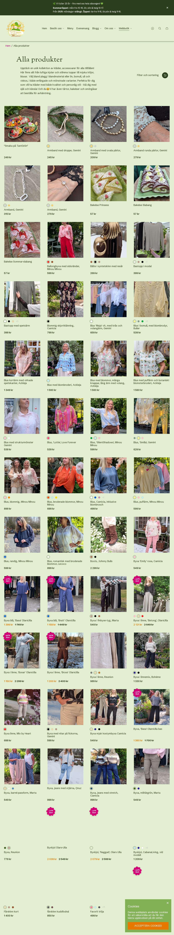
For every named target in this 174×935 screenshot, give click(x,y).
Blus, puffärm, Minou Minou (148, 501)
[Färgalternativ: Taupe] (99, 262)
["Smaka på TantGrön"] (22, 124)
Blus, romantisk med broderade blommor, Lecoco (64, 562)
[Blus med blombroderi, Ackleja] (65, 359)
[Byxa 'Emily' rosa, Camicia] (151, 535)
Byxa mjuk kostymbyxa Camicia (108, 733)
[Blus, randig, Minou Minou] (22, 535)
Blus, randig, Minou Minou (18, 561)
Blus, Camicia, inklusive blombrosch (103, 503)
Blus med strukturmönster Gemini (18, 444)
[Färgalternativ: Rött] (142, 616)
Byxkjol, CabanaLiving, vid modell (148, 853)
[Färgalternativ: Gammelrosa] (99, 497)
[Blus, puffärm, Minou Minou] (151, 475)
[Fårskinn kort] (22, 885)
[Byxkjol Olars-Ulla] (65, 826)
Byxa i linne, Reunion (101, 677)
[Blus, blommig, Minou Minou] (22, 475)
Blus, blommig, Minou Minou (19, 501)
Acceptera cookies (148, 925)
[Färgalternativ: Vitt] (9, 438)
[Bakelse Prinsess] (108, 183)
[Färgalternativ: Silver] (95, 146)
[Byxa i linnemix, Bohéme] (151, 650)
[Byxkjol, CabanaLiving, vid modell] (151, 826)
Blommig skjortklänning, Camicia (60, 327)
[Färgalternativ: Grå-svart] (99, 907)
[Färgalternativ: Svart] (95, 556)
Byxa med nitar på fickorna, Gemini (62, 735)
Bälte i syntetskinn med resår (106, 266)
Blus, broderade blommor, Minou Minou (65, 503)
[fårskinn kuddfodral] (65, 885)
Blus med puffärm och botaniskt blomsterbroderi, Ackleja (151, 382)
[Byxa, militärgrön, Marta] (151, 766)
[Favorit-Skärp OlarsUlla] (151, 885)
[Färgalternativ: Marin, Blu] (138, 848)
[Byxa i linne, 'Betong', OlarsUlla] (151, 594)
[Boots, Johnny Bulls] (108, 535)
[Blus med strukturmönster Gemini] (22, 416)
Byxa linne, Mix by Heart (17, 733)
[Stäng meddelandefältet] (167, 7)
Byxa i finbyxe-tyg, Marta (104, 620)
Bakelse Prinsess (99, 205)
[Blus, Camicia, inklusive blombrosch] (108, 475)
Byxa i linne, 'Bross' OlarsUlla (63, 672)
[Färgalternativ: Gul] (56, 497)
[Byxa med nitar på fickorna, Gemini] (65, 707)
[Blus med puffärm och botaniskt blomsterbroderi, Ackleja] (151, 359)
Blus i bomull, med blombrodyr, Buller (150, 327)
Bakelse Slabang (142, 205)
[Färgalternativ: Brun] (52, 262)
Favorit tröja (97, 911)
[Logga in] (153, 28)
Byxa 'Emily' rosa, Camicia (148, 561)
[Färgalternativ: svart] (142, 262)
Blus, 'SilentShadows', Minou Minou (106, 444)
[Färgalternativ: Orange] (9, 497)
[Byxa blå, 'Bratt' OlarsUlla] (65, 594)
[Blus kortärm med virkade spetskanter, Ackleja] (22, 359)
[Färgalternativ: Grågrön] (138, 321)
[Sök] (160, 28)
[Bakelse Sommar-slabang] (22, 240)
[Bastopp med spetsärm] (22, 299)
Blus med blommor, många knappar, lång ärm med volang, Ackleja (107, 383)
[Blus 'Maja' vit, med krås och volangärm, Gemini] (108, 299)
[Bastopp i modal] (151, 240)
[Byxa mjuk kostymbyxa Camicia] (108, 707)
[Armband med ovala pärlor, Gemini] (108, 124)
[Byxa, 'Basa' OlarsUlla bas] (151, 707)
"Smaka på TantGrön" (16, 145)
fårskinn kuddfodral (58, 911)
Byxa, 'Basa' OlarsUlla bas (147, 729)
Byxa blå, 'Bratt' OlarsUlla (61, 620)
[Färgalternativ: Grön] (142, 321)
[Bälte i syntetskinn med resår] (108, 240)
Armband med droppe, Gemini (64, 150)
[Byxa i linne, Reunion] (108, 650)
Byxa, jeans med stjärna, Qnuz (64, 788)
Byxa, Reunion (12, 852)
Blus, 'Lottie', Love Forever (61, 442)
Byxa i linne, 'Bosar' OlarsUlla (20, 672)
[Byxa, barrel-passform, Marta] (22, 766)
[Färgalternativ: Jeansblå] (13, 788)
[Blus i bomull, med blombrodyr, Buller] (151, 299)
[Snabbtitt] (79, 111)
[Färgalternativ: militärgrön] (5, 848)
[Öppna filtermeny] (165, 75)
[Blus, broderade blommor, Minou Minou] (65, 475)
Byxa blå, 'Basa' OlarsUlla (18, 620)
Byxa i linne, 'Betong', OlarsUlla (150, 620)
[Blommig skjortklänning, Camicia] (65, 299)
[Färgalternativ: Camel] (99, 672)
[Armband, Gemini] (22, 183)
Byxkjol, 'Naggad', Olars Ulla (106, 852)
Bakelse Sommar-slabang (18, 261)
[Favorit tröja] (108, 885)
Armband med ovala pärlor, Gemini (105, 152)
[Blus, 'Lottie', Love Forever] (65, 416)
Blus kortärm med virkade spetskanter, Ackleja (18, 382)
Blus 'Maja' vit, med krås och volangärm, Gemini (106, 327)
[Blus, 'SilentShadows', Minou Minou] (108, 416)
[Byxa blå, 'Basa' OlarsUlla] (22, 594)
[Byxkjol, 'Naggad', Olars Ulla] (108, 826)
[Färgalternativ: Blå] (95, 497)
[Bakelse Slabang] (151, 183)
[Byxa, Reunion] (22, 826)
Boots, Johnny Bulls (101, 561)
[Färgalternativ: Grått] (91, 672)
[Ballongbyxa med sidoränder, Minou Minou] (65, 240)
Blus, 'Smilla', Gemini (144, 442)
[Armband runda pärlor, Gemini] (151, 124)
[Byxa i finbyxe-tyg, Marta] (108, 594)
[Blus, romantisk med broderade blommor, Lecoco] (65, 535)
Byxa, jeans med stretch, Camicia (104, 794)
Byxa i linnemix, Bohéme (147, 677)
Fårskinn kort (11, 911)
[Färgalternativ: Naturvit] (9, 788)
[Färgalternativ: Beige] (13, 321)
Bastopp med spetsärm (17, 325)
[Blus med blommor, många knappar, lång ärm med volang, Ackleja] (108, 359)
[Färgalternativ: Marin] (138, 788)
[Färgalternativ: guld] (138, 146)
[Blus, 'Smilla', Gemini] (151, 416)
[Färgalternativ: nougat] (52, 907)
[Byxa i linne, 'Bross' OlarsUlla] (65, 650)
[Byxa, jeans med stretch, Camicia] (108, 766)
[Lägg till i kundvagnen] (36, 111)
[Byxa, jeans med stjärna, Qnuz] (65, 766)
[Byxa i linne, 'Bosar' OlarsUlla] (22, 650)
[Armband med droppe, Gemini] (65, 124)
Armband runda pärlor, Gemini (150, 150)
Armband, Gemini (13, 209)
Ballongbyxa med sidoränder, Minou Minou (63, 267)
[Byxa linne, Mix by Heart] (22, 707)
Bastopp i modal (142, 266)
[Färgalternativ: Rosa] (99, 438)
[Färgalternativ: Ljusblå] (52, 497)
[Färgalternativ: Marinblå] (95, 729)
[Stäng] (168, 903)
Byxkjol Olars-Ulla (57, 847)
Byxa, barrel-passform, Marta (20, 792)
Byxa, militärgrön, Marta (146, 792)
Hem (7, 45)
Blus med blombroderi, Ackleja (64, 385)
